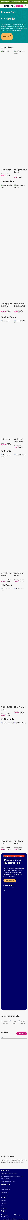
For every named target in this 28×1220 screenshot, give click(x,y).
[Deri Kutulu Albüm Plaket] (7, 647)
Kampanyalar (4, 1208)
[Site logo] (13, 5)
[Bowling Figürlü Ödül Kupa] (7, 243)
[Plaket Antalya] (7, 109)
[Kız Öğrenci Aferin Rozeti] (20, 109)
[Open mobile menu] (1, 5)
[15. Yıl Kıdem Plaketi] (20, 781)
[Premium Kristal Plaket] (7, 781)
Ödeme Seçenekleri (5, 1189)
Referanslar (3, 1203)
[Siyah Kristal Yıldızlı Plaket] (20, 379)
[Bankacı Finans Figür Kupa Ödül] (20, 243)
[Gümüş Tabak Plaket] (20, 513)
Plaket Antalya (6, 170)
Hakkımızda (3, 1200)
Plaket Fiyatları (6, 439)
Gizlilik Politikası (4, 1195)
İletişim (2, 1206)
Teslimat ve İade (4, 1192)
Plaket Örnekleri (19, 707)
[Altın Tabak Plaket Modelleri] (7, 513)
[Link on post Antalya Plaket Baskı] (14, 1100)
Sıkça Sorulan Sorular (6, 1187)
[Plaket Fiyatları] (7, 379)
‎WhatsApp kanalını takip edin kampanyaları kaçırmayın (14, 1)
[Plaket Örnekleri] (20, 647)
